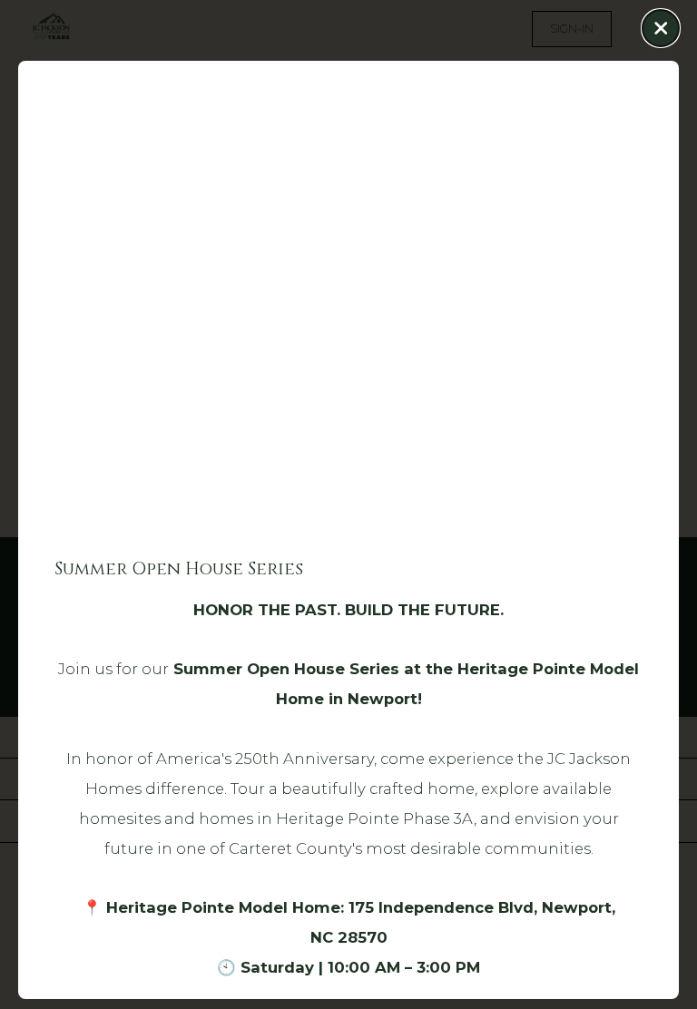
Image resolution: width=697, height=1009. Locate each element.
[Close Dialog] (661, 28)
